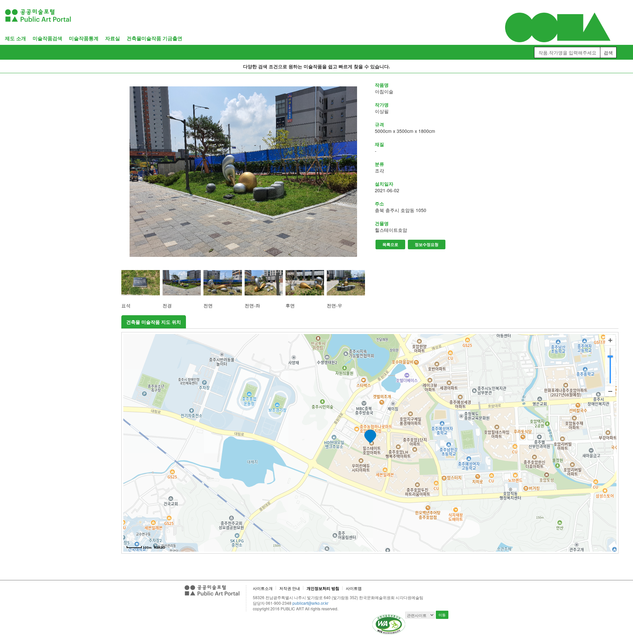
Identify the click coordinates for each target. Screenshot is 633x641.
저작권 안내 (289, 588)
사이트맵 (354, 588)
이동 (442, 614)
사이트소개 (263, 588)
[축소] (610, 391)
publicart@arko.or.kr (310, 603)
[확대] (610, 340)
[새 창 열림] (243, 171)
